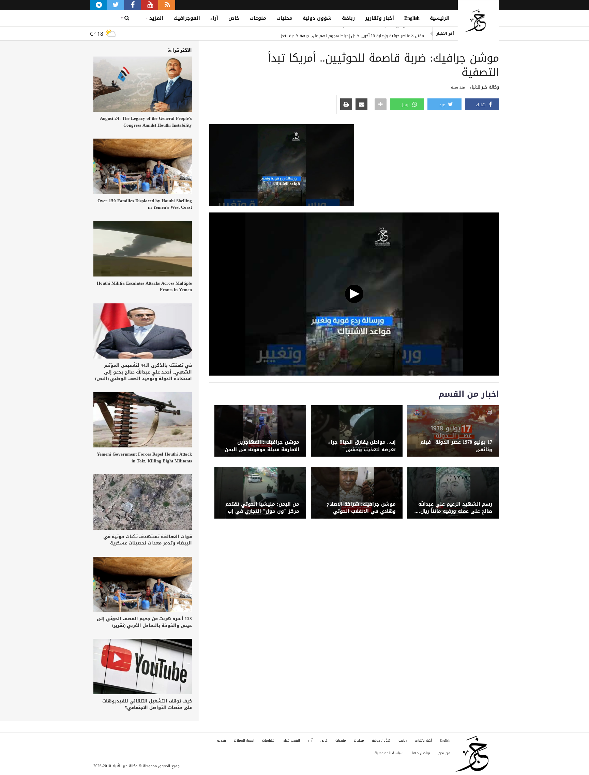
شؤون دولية (317, 18)
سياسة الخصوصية (389, 753)
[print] (346, 105)
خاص (233, 18)
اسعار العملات (244, 740)
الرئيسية (440, 18)
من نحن (444, 753)
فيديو (221, 740)
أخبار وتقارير (379, 18)
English (412, 18)
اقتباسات (268, 740)
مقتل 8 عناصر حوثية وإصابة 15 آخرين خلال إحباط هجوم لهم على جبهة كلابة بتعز (352, 33)
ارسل (406, 105)
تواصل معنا (421, 753)
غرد (442, 105)
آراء (214, 18)
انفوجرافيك (186, 18)
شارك (481, 105)
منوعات (258, 18)
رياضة (348, 18)
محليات (284, 18)
